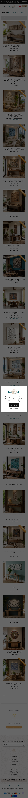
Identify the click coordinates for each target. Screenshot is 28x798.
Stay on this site (14, 408)
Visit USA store (14, 405)
